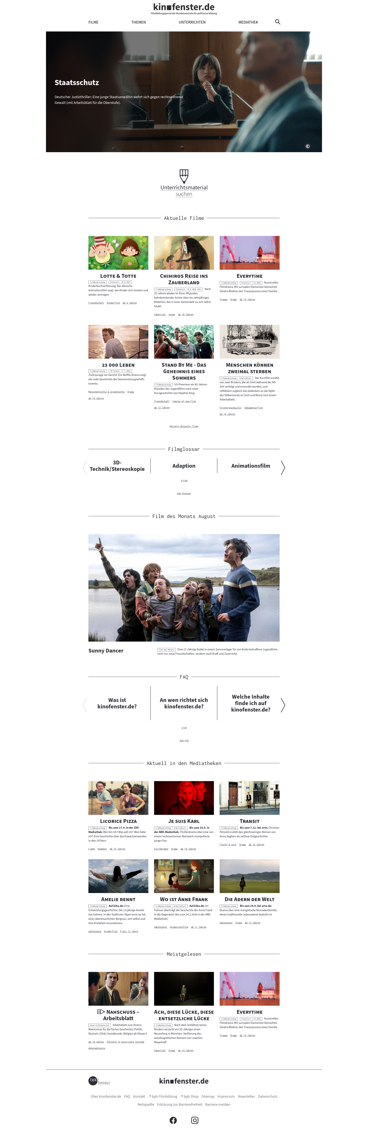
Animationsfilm (250, 465)
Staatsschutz (77, 82)
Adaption (183, 465)
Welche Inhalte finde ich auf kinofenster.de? (251, 703)
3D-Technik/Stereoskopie (117, 465)
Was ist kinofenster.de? (117, 703)
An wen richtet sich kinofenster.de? (184, 703)
